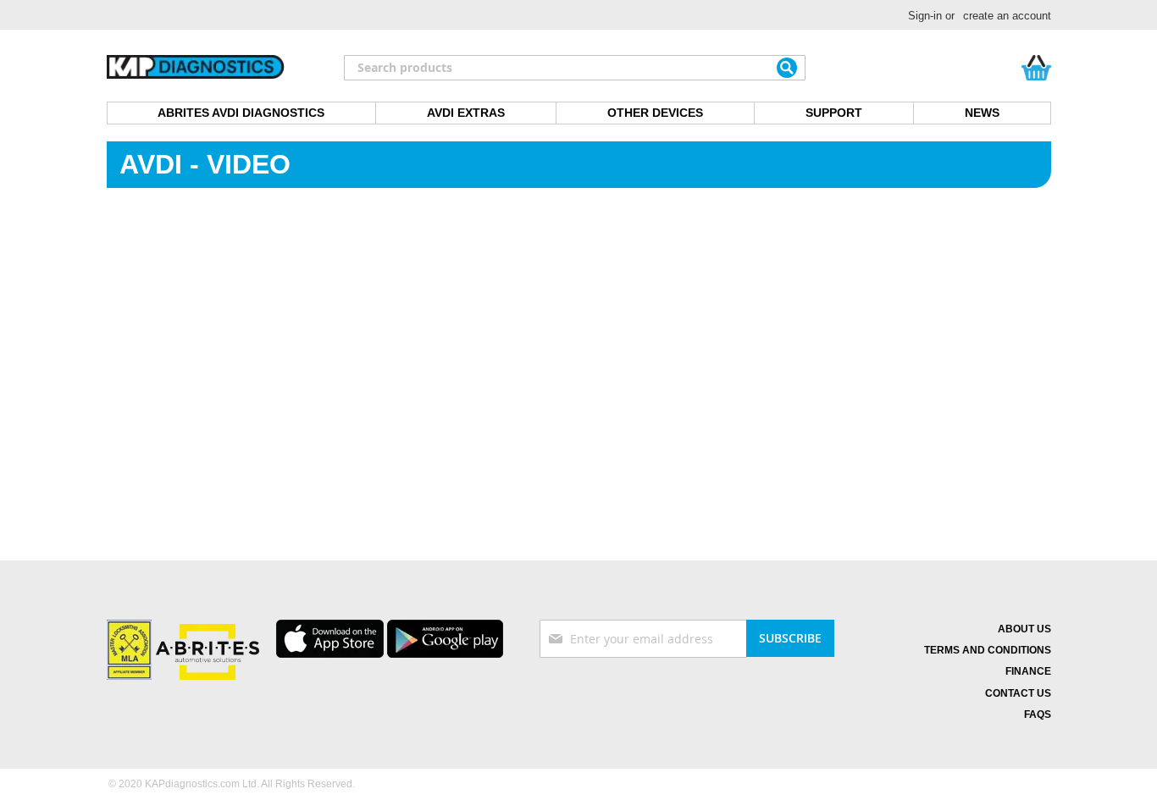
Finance (1028, 671)
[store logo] (196, 67)
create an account (1007, 15)
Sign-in (925, 15)
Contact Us (1018, 693)
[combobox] (574, 67)
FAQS (1037, 714)
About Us (1024, 629)
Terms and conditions (987, 650)
